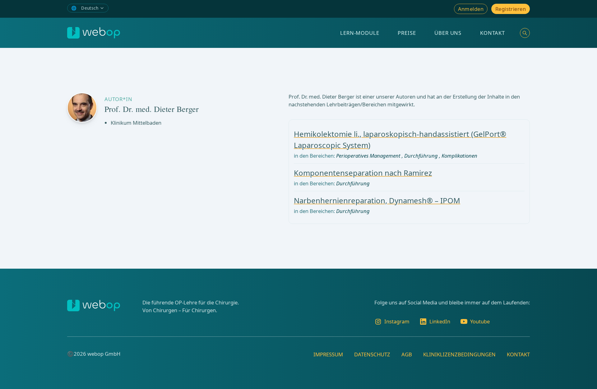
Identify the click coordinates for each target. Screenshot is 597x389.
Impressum (328, 354)
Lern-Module (359, 32)
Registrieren (510, 8)
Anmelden (471, 8)
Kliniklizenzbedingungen (459, 354)
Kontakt (492, 32)
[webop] (93, 33)
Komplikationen (459, 155)
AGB (406, 354)
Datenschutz (372, 354)
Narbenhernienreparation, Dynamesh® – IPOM (377, 200)
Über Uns (447, 32)
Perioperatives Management (368, 155)
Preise (407, 32)
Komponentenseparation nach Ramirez (363, 173)
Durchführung (421, 155)
